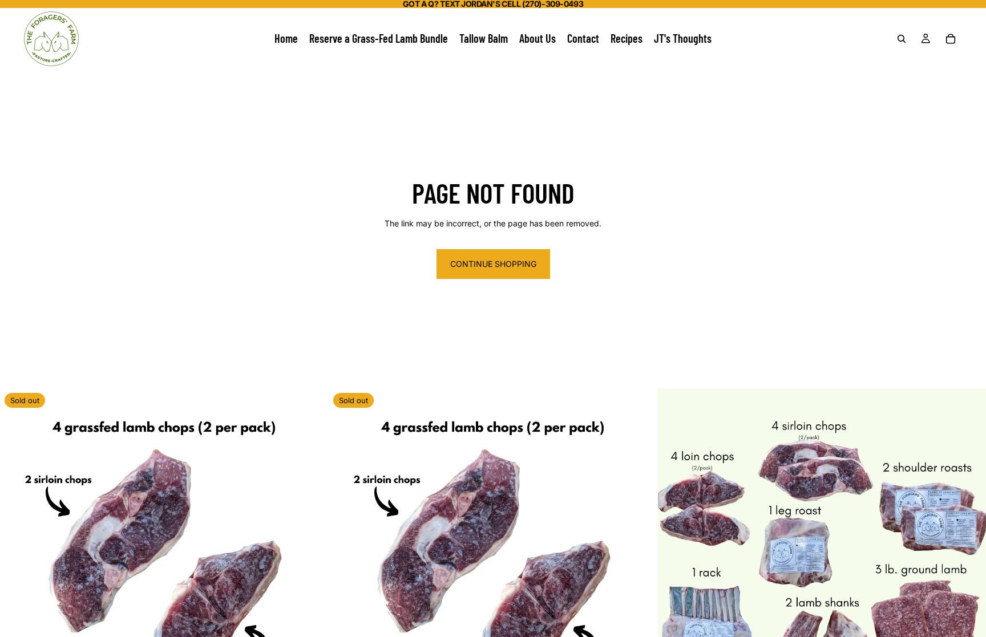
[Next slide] (969, 552)
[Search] (901, 38)
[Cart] (950, 38)
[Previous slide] (675, 552)
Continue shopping (493, 264)
